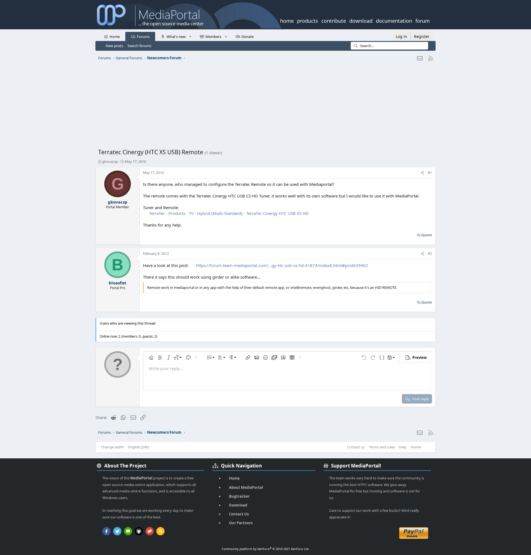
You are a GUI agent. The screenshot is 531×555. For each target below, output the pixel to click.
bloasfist (117, 283)
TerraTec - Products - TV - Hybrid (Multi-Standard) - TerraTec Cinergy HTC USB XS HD (229, 213)
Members (213, 36)
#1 (430, 172)
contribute (333, 20)
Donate (247, 36)
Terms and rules (382, 446)
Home (115, 36)
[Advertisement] (264, 106)
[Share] (422, 173)
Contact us (356, 446)
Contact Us (239, 514)
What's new (176, 36)
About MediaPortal (246, 487)
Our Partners (241, 522)
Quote (426, 234)
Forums (143, 36)
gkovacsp (110, 161)
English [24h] (138, 446)
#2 (430, 253)
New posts (114, 45)
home (287, 20)
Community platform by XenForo (265, 549)
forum (422, 20)
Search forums (139, 45)
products (307, 20)
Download (238, 505)
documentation (394, 20)
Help (403, 446)
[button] (190, 36)
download (361, 20)
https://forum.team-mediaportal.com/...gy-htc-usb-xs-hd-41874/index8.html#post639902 (282, 265)
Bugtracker (239, 496)
